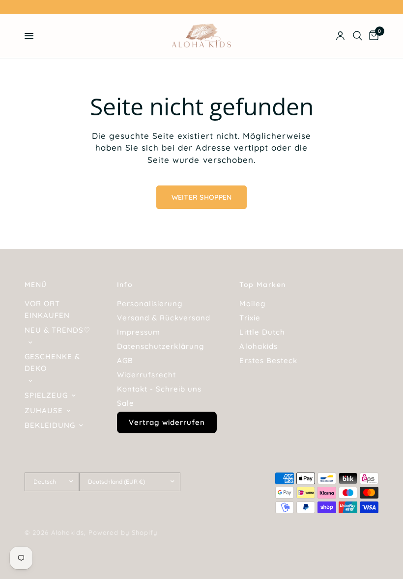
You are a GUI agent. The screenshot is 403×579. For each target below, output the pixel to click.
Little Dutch (262, 332)
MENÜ (36, 284)
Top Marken (262, 284)
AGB (125, 360)
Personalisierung (149, 303)
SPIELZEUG (46, 395)
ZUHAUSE (44, 410)
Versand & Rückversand (163, 317)
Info (125, 284)
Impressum (138, 332)
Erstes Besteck (268, 360)
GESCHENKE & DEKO (52, 362)
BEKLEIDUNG (50, 425)
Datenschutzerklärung (160, 346)
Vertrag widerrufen (167, 422)
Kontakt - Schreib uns (159, 389)
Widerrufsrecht (146, 374)
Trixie (249, 317)
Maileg (252, 303)
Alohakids (258, 346)
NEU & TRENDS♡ (57, 330)
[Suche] (357, 36)
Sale (125, 403)
